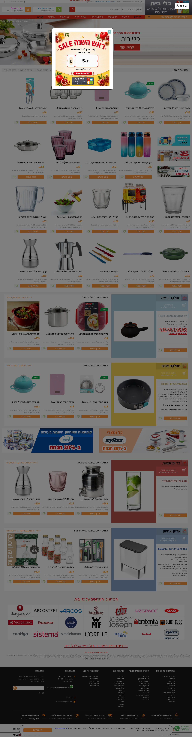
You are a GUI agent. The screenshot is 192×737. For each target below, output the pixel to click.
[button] (182, 6)
